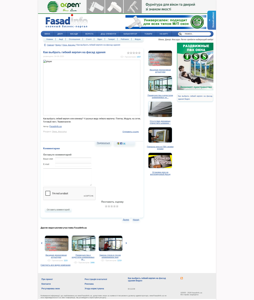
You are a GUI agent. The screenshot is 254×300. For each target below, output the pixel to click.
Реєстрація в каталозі (96, 279)
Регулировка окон (50, 288)
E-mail (46, 164)
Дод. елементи (108, 34)
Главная (50, 45)
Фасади (74, 34)
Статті (88, 39)
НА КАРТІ (164, 34)
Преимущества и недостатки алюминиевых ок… (83, 257)
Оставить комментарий (58, 209)
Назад (136, 219)
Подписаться (103, 143)
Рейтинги (125, 39)
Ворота (89, 34)
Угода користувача (94, 288)
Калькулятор (130, 34)
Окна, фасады (69, 45)
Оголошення (74, 39)
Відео (99, 39)
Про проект (47, 279)
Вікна (47, 34)
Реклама (89, 284)
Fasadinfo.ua (55, 126)
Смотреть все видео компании (55, 265)
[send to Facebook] (121, 144)
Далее (126, 219)
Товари (148, 34)
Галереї (111, 39)
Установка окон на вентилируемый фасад (160, 173)
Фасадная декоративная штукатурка (56, 256)
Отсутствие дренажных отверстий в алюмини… (160, 122)
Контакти (46, 284)
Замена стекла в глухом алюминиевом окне (110, 256)
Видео (58, 45)
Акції (61, 39)
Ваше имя (48, 159)
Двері (60, 34)
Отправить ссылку (131, 132)
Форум (138, 39)
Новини (49, 39)
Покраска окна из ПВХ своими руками (160, 148)
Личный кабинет (213, 20)
